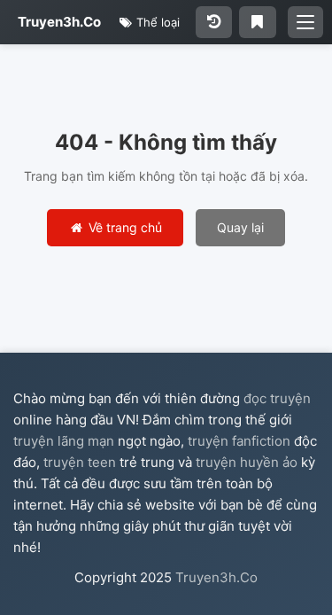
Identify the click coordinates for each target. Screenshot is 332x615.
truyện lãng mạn (63, 440)
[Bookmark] (257, 22)
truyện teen (79, 462)
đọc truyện (277, 398)
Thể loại (156, 22)
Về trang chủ (123, 227)
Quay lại (240, 227)
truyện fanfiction (239, 440)
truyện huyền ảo (246, 462)
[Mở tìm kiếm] (305, 22)
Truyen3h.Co (59, 21)
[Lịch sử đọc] (214, 22)
